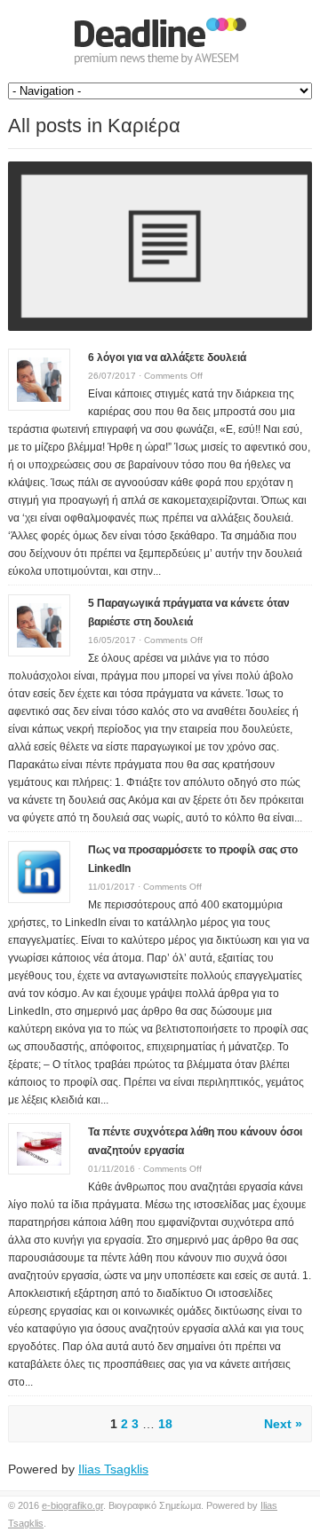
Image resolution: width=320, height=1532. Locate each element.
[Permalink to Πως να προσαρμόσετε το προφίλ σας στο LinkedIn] (39, 871)
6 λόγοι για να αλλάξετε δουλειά (167, 357)
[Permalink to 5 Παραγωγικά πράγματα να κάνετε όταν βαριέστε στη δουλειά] (39, 624)
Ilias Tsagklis (113, 1469)
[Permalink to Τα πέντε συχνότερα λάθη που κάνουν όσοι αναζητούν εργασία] (39, 1147)
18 (165, 1424)
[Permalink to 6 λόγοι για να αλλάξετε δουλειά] (39, 379)
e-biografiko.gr (72, 1505)
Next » (283, 1424)
